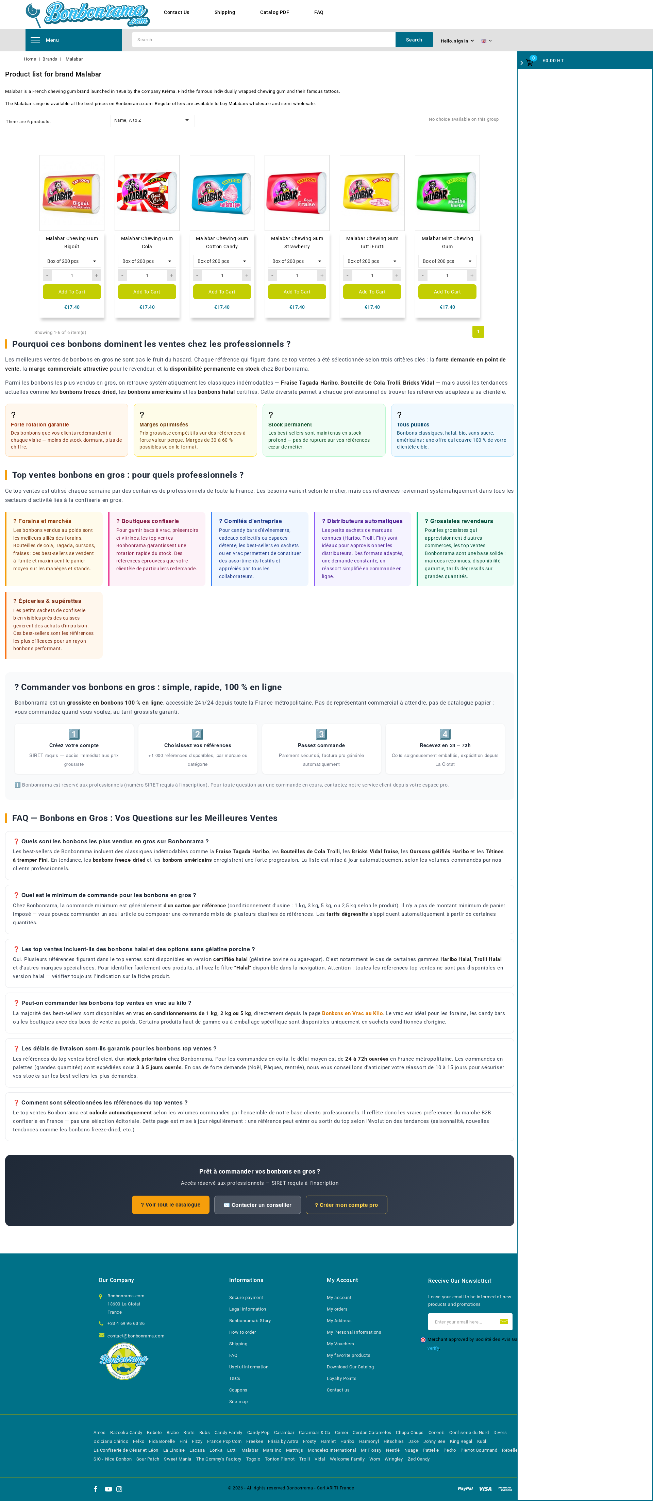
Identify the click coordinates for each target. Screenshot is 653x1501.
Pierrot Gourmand (479, 1450)
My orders (337, 1309)
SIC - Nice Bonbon (113, 1459)
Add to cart (72, 291)
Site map (238, 1401)
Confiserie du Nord (469, 1432)
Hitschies (394, 1441)
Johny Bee (434, 1441)
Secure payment (246, 1297)
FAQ (319, 12)
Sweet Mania (177, 1459)
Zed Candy (419, 1459)
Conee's (437, 1432)
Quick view (96, 177)
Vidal (320, 1459)
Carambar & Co (314, 1432)
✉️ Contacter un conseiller (257, 1205)
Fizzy (197, 1441)
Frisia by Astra (283, 1441)
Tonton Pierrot (280, 1459)
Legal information (247, 1309)
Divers (500, 1432)
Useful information (249, 1366)
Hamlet (328, 1441)
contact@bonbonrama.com (135, 1335)
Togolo (253, 1459)
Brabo (173, 1432)
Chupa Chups (410, 1432)
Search (414, 40)
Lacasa (197, 1450)
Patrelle (431, 1450)
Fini (183, 1441)
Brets (189, 1432)
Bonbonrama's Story (250, 1320)
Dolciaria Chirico (111, 1441)
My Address (339, 1320)
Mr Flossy (371, 1450)
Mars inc (272, 1450)
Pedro (449, 1450)
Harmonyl (369, 1441)
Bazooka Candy (126, 1432)
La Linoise (174, 1450)
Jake (413, 1441)
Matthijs (294, 1450)
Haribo (347, 1441)
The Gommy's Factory (218, 1459)
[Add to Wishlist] (96, 163)
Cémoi (341, 1432)
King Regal (461, 1441)
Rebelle (510, 1450)
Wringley (394, 1459)
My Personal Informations (354, 1332)
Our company (116, 1280)
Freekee (254, 1441)
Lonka (216, 1450)
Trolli (304, 1459)
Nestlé (393, 1450)
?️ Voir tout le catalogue (170, 1204)
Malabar (249, 1450)
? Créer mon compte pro (346, 1205)
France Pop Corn (224, 1441)
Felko (139, 1441)
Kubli (482, 1441)
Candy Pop (258, 1432)
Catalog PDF (274, 12)
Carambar (284, 1432)
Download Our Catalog (350, 1366)
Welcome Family (347, 1459)
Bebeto (154, 1432)
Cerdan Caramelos (372, 1432)
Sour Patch (148, 1459)
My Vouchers (340, 1343)
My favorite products (348, 1355)
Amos (99, 1432)
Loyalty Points (341, 1378)
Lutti (232, 1450)
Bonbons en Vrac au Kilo (352, 1013)
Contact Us (176, 12)
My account (339, 1297)
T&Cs (234, 1378)
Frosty (309, 1441)
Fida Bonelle (162, 1441)
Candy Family (228, 1432)
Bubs (204, 1432)
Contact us (338, 1390)
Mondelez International (332, 1450)
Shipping (225, 12)
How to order (242, 1332)
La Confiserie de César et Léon (126, 1450)
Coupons (238, 1390)
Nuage (411, 1450)
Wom (374, 1459)
